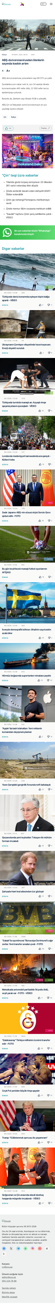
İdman (5, 411)
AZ (42, 4)
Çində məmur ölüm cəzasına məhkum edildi (28, 208)
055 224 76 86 (9, 1281)
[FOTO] (27, 487)
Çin (5, 117)
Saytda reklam (9, 1288)
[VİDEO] (27, 272)
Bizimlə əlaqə (8, 1292)
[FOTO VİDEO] (27, 968)
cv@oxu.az (7, 1267)
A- (3, 71)
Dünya (5, 305)
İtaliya (13, 117)
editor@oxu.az (9, 1277)
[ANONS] (27, 544)
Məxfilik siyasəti (9, 1297)
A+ (8, 70)
